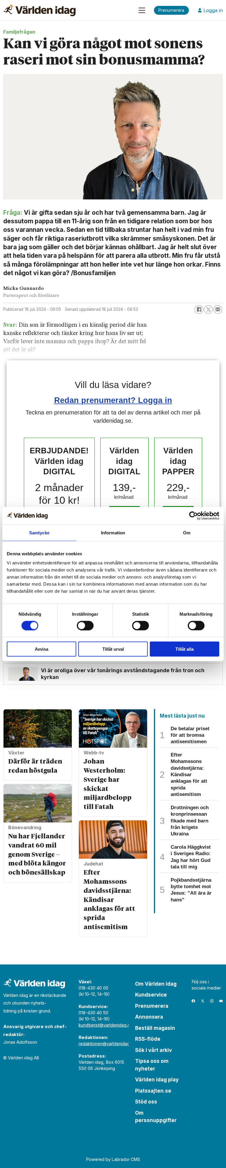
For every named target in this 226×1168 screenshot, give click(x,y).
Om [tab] (186, 532)
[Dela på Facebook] (199, 309)
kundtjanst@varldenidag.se (106, 1025)
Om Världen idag (156, 984)
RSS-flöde (147, 1039)
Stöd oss (146, 1102)
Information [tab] (113, 532)
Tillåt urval (113, 649)
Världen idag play (157, 1080)
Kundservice (151, 995)
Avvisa (41, 649)
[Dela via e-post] (217, 309)
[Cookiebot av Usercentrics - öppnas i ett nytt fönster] (193, 515)
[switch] (85, 625)
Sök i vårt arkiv (153, 1050)
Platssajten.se (153, 1091)
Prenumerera (151, 1006)
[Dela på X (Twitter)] (208, 309)
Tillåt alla (184, 649)
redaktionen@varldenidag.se (107, 1043)
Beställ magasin (155, 1028)
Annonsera (149, 1017)
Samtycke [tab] (39, 532)
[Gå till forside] (39, 10)
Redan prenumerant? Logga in (113, 400)
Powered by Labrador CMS (113, 1159)
